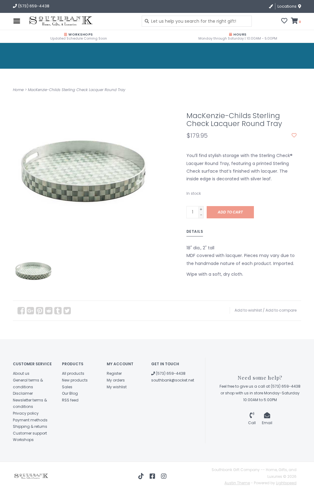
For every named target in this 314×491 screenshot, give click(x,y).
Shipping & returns (30, 426)
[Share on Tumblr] (58, 310)
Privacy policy (26, 413)
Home (18, 89)
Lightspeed (286, 482)
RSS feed (70, 400)
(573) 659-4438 (170, 373)
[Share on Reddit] (48, 310)
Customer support (30, 433)
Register (114, 373)
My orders (116, 380)
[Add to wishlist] (294, 135)
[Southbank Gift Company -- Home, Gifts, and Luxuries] (58, 21)
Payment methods (30, 420)
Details (194, 231)
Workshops (23, 439)
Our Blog (70, 393)
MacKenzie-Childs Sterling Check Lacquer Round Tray (76, 89)
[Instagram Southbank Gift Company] (164, 476)
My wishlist (117, 386)
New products (75, 380)
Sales (67, 386)
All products (73, 373)
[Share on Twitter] (67, 310)
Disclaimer (23, 393)
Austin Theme (237, 482)
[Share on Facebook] (21, 310)
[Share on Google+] (30, 310)
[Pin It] (39, 310)
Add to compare (281, 310)
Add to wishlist (248, 310)
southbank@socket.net (172, 380)
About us (21, 373)
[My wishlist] (284, 21)
